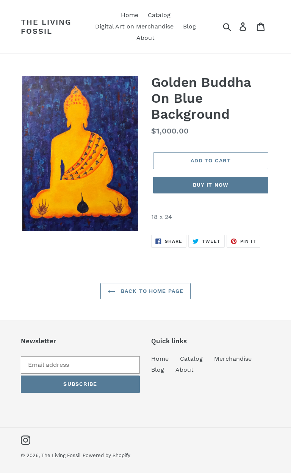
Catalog (191, 358)
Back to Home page (151, 291)
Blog (157, 369)
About (184, 369)
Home (160, 358)
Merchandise (233, 358)
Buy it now (210, 185)
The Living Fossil (46, 26)
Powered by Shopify (106, 455)
